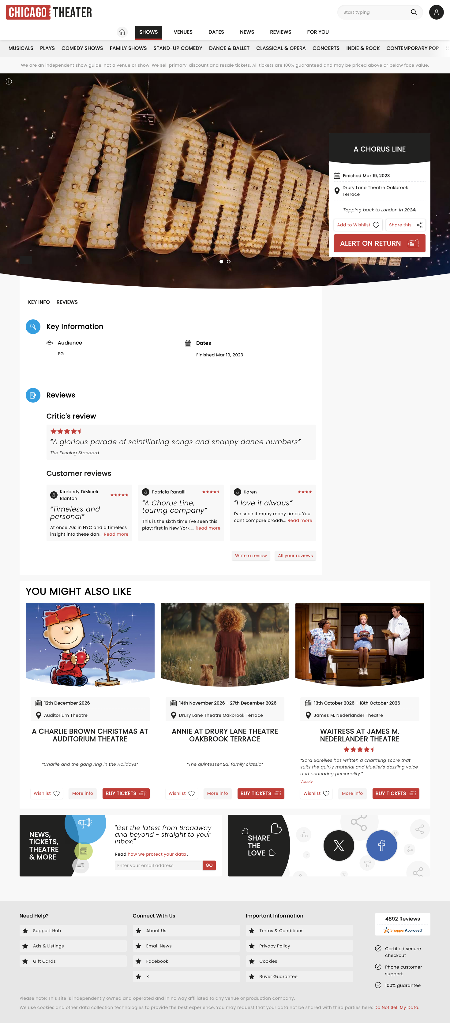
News (247, 31)
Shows (148, 31)
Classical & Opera (281, 48)
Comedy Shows (82, 48)
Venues (183, 31)
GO (209, 865)
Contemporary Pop (413, 48)
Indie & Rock (363, 48)
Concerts (326, 48)
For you (318, 31)
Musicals (21, 48)
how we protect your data (157, 854)
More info (82, 793)
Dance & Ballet (229, 48)
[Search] (415, 12)
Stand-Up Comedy (178, 48)
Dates (216, 31)
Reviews (280, 31)
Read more (116, 534)
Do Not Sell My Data (396, 1007)
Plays (47, 48)
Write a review (251, 555)
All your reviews (295, 555)
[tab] (221, 261)
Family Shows (128, 48)
